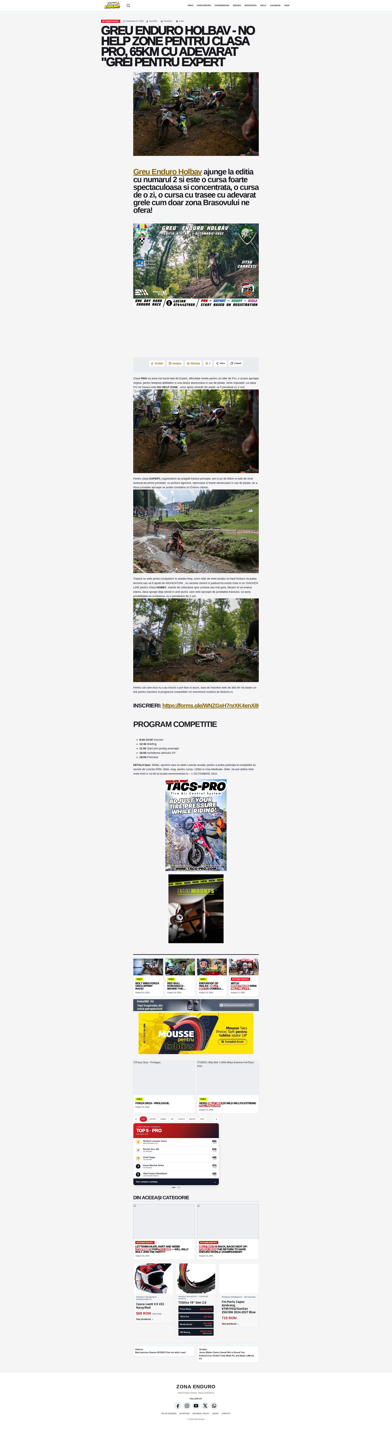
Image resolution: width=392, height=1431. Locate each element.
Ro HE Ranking (169, 1413)
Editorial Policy (200, 1413)
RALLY (263, 5)
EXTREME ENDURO (110, 21)
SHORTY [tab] (192, 1119)
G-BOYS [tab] (181, 1119)
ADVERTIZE (184, 1413)
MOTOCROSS (251, 5)
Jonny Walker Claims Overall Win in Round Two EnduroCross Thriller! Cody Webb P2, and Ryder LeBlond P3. (226, 1354)
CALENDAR (275, 5)
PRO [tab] (143, 1119)
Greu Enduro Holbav (167, 171)
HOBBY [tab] (163, 1119)
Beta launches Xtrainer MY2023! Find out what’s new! (160, 1351)
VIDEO (190, 5)
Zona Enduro (196, 1386)
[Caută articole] (128, 5)
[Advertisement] (196, 332)
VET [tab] (172, 1119)
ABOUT (215, 1413)
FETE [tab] (202, 1119)
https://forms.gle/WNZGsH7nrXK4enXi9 (210, 705)
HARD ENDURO (204, 5)
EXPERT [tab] (153, 1119)
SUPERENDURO (222, 5)
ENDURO (237, 5)
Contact (226, 1413)
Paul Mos (153, 21)
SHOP (286, 5)
